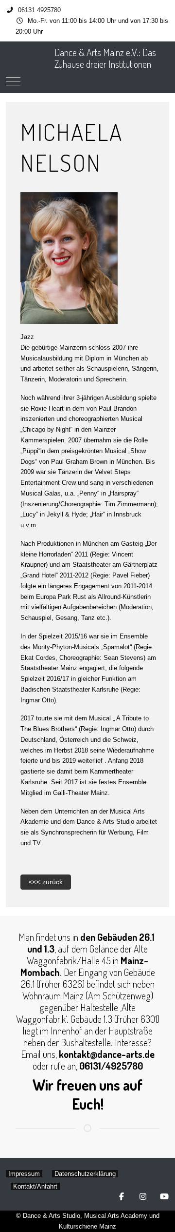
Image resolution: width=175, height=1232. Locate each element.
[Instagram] (143, 1196)
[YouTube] (164, 1196)
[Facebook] (121, 1196)
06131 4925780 (39, 10)
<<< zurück (46, 882)
